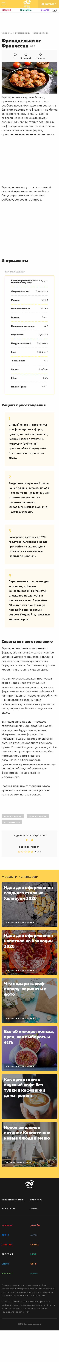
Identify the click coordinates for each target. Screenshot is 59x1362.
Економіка (25, 10)
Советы (34, 1209)
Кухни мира (36, 1200)
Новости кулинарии (13, 1200)
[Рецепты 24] (27, 4)
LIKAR (33, 1254)
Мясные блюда (41, 33)
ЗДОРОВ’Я (7, 1254)
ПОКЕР (34, 1273)
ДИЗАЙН (35, 1225)
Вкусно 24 (7, 33)
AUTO (33, 1235)
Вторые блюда (22, 33)
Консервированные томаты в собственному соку (26, 281)
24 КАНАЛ (7, 1225)
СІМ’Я (33, 1264)
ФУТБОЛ (6, 1273)
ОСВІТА (34, 1245)
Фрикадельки (12, 822)
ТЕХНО (5, 1235)
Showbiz (45, 10)
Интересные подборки (20, 922)
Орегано (15, 317)
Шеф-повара (8, 1209)
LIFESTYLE (7, 1245)
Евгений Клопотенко (19, 1162)
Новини (6, 10)
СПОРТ (5, 1264)
